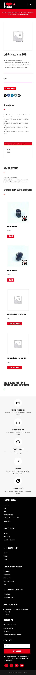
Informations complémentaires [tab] (15, 144)
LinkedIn (12, 95)
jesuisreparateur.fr (9, 597)
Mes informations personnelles (12, 634)
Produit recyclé (18, 488)
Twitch (5, 556)
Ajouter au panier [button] (15, 324)
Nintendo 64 (11, 14)
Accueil (4, 12)
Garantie (18, 469)
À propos (6, 505)
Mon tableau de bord (10, 625)
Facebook (8, 95)
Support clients (18, 449)
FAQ (5, 508)
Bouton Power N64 (12, 226)
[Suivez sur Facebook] (6, 665)
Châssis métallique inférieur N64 (16, 314)
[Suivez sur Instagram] (11, 665)
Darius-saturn (7, 571)
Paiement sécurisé (18, 410)
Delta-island (7, 578)
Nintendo (30, 12)
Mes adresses (7, 631)
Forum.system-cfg (9, 581)
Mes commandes (8, 628)
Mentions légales (8, 515)
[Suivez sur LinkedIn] (22, 665)
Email (15, 95)
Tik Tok (6, 553)
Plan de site (7, 521)
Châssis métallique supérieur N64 (16, 358)
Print (19, 95)
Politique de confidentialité (11, 518)
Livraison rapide (18, 429)
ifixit (5, 584)
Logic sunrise (7, 575)
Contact (6, 533)
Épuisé (11, 236)
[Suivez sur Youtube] (17, 665)
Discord (6, 559)
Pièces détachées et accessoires (17, 12)
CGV (5, 511)
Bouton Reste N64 (12, 270)
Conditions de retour (9, 540)
